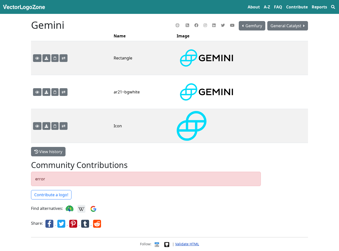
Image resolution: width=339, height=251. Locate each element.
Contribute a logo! (51, 194)
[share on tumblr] (86, 223)
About (254, 7)
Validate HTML (187, 244)
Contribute (297, 7)
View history (50, 151)
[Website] (178, 25)
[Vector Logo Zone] (25, 7)
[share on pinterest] (74, 223)
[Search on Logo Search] (69, 208)
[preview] (37, 58)
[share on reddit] (97, 223)
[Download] (46, 58)
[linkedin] (214, 25)
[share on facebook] (50, 223)
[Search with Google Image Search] (93, 208)
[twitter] (223, 25)
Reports (319, 7)
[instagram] (206, 25)
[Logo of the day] (156, 244)
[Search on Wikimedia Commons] (81, 208)
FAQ (278, 7)
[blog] (188, 25)
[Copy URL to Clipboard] (55, 58)
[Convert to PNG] (64, 58)
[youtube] (233, 25)
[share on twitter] (62, 223)
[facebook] (197, 25)
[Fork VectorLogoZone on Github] (166, 244)
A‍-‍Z (267, 7)
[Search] (333, 7)
